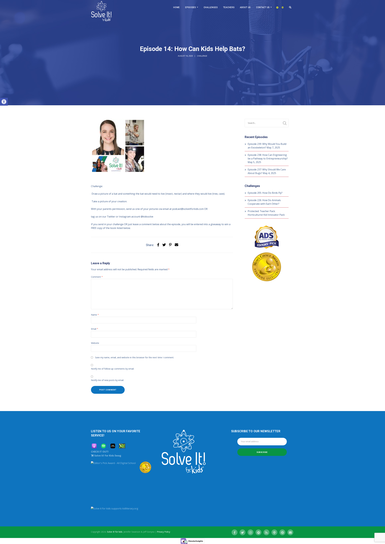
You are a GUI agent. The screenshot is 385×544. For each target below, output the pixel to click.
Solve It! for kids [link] (114, 531)
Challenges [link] (211, 7)
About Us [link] (245, 7)
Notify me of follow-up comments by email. (112, 368)
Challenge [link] (202, 56)
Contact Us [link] (263, 7)
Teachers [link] (229, 7)
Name (95, 314)
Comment (97, 276)
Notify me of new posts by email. (107, 380)
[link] (4, 102)
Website (95, 343)
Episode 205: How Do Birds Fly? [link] (265, 192)
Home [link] (176, 7)
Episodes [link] (190, 7)
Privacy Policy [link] (163, 531)
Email (94, 328)
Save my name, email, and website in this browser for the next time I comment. (134, 357)
